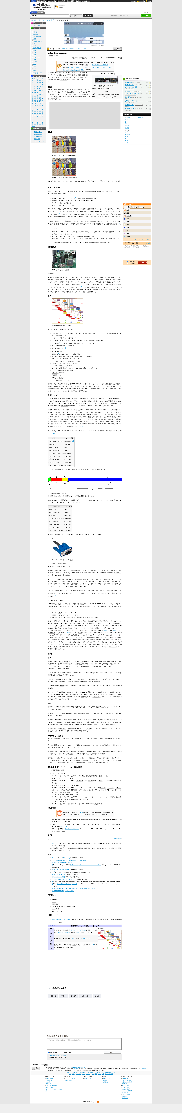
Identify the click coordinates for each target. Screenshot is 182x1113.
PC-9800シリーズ (60, 720)
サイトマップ (49, 1087)
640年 (127, 132)
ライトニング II (129, 105)
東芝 (49, 728)
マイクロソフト (54, 632)
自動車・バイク (37, 41)
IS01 (83, 804)
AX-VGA (67, 947)
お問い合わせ (87, 1078)
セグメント (85, 604)
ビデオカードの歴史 (131, 87)
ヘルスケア (36, 57)
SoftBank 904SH (97, 696)
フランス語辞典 (126, 1089)
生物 (34, 64)
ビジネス (35, 32)
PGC (86, 932)
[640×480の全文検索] (40, 13)
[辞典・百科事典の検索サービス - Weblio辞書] (42, 6)
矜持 (128, 224)
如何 (128, 227)
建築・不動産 (37, 48)
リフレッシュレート (67, 354)
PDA (110, 694)
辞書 (33, 1)
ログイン (133, 1)
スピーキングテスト (40, 141)
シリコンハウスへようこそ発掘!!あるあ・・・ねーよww (69, 860)
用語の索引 (71, 48)
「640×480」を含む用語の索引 (57, 1056)
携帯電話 (84, 696)
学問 (34, 50)
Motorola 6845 (52, 279)
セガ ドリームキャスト (132, 93)
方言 (34, 70)
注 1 (60, 213)
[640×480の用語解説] (33, 13)
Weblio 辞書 (142, 1)
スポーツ (35, 61)
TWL (82, 70)
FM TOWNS (85, 745)
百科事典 (51, 20)
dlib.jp (67, 70)
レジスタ (77, 386)
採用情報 (105, 1082)
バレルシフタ (56, 372)
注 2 (81, 426)
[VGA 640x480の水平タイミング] (95, 491)
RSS (98, 1101)
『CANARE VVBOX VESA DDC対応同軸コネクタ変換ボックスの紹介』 (74, 888)
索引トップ (64, 48)
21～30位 (141, 207)
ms (70, 521)
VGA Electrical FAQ (59, 877)
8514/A (54, 664)
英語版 (105, 630)
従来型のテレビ (130, 108)
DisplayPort (55, 909)
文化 (34, 52)
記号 (33, 126)
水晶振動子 (64, 405)
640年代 (127, 134)
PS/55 (54, 270)
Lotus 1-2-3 (58, 625)
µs (70, 453)
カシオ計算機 (92, 780)
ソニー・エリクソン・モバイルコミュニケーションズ (94, 797)
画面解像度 (63, 79)
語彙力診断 (37, 139)
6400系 (127, 126)
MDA (114, 232)
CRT (106, 421)
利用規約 (48, 1083)
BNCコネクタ (88, 570)
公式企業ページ (107, 1078)
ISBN (58, 826)
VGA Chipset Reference (72, 829)
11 (73, 441)
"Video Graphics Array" (76, 67)
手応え (63, 996)
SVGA (56, 96)
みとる (97, 996)
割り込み (62, 356)
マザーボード (64, 92)
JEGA (88, 728)
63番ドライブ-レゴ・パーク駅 (134, 117)
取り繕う (73, 996)
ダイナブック (62, 728)
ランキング (78, 48)
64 (125, 122)
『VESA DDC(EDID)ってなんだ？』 (63, 891)
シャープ (100, 780)
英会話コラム (38, 132)
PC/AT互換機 (82, 94)
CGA (83, 214)
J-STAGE (108, 67)
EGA (56, 75)
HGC (92, 930)
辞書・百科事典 (43, 20)
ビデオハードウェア (92, 926)
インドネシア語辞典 (127, 1090)
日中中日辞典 (61, 1)
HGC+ (73, 938)
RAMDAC (77, 284)
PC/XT (87, 289)
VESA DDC (91, 581)
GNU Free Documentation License (77, 1067)
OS (60, 679)
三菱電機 (57, 799)
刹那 (128, 210)
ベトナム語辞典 (126, 1094)
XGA (75, 694)
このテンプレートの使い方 (100, 65)
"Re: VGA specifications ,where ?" (67, 884)
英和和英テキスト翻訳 (57, 1036)
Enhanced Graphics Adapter (106, 94)
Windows (61, 685)
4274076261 (64, 826)
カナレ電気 (90, 590)
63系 (126, 120)
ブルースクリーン (57, 911)
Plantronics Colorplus (64, 932)
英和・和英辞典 (52, 1)
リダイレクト (96, 642)
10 (55, 433)
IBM (52, 75)
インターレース (85, 431)
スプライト (63, 366)
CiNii (103, 67)
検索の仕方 (49, 1080)
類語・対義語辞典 (41, 1)
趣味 (34, 59)
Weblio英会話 (38, 134)
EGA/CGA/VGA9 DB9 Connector (63, 862)
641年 (127, 136)
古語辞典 (78, 1)
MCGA (88, 198)
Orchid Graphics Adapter (78, 930)
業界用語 (35, 34)
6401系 (127, 128)
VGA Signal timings (59, 874)
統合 (128, 213)
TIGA (92, 944)
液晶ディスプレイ (61, 848)
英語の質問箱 (38, 136)
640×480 (51, 55)
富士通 (78, 745)
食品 (34, 66)
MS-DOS (73, 414)
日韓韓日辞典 (70, 1)
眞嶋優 (128, 236)
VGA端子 (69, 560)
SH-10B (88, 804)
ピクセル (72, 77)
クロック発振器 (64, 284)
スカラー (98, 67)
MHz (70, 441)
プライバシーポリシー (52, 1085)
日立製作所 (79, 780)
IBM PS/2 (80, 89)
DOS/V (55, 707)
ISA (100, 279)
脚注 (81, 812)
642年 (127, 140)
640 (126, 124)
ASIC (102, 277)
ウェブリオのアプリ (70, 1078)
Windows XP (83, 692)
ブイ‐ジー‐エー (129, 85)
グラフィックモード (131, 101)
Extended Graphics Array (105, 97)
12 (61, 592)
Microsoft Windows (96, 211)
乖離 (128, 233)
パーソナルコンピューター (65, 89)
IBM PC (73, 926)
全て (33, 30)
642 (126, 138)
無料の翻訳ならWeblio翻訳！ (62, 6)
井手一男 (53, 996)
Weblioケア (125, 1098)
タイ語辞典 (125, 1092)
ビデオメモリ (116, 282)
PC (83, 289)
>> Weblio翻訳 (147, 243)
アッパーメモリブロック (112, 646)
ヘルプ (149, 1)
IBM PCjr (112, 386)
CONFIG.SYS (56, 646)
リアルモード (69, 604)
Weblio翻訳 (125, 1083)
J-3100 (54, 728)
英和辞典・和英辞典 (127, 1082)
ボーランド (88, 630)
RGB (54, 211)
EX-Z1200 (128, 91)
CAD (73, 661)
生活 (34, 55)
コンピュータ (37, 36)
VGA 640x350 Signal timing (62, 869)
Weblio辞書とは (50, 1078)
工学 (34, 45)
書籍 (92, 67)
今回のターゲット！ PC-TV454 (61, 919)
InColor (83, 938)
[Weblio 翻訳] (56, 6)
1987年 (69, 75)
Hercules (57, 666)
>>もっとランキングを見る (142, 239)
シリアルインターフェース (69, 637)
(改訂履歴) (76, 1068)
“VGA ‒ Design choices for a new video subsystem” (85, 865)
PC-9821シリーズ (70, 745)
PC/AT (92, 289)
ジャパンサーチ (75, 70)
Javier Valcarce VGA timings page (64, 879)
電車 (34, 39)
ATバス (54, 94)
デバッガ (79, 632)
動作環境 (128, 97)
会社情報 (105, 1080)
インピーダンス (64, 380)
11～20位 (134, 207)
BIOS (55, 386)
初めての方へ (147, 12)
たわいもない (86, 996)
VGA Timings (66, 858)
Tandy (77, 932)
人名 (34, 68)
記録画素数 (128, 82)
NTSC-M (70, 398)
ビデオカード (52, 758)
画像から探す (68, 1080)
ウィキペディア (55, 49)
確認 (128, 219)
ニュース (87, 67)
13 (54, 595)
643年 (127, 142)
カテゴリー (85, 48)
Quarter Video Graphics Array (61, 906)
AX (69, 728)
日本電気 (56, 745)
